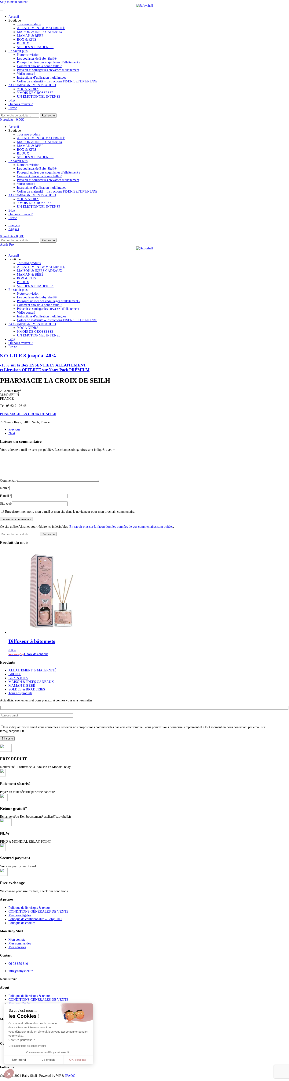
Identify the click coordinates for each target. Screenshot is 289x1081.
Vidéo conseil (26, 73)
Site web (6, 503)
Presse (12, 108)
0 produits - (12, 119)
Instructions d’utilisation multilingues (41, 77)
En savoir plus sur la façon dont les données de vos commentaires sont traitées (121, 526)
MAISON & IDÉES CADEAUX (39, 32)
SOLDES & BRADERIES (35, 47)
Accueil (13, 16)
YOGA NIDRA (28, 89)
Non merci (19, 1059)
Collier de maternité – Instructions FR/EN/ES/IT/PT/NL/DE (57, 81)
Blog (11, 100)
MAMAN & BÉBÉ (30, 35)
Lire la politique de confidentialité (27, 1045)
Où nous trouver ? (20, 104)
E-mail (5, 495)
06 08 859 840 (18, 963)
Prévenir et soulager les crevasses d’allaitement (48, 70)
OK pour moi (78, 1059)
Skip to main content (14, 2)
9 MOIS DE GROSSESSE (35, 92)
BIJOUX (23, 43)
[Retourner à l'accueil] (144, 6)
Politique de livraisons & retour (29, 907)
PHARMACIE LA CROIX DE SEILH (28, 414)
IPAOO (70, 1075)
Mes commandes (19, 943)
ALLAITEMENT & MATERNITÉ (41, 28)
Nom (4, 488)
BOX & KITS (26, 39)
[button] (9, 1074)
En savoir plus (18, 51)
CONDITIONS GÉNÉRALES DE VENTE (38, 911)
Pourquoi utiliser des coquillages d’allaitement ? (48, 62)
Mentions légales (19, 915)
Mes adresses (17, 947)
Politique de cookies (21, 923)
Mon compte (16, 939)
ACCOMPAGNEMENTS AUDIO (32, 85)
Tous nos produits (29, 24)
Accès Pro (7, 244)
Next (11, 433)
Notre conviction (28, 54)
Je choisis (48, 1059)
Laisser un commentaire (16, 519)
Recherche (48, 115)
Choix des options (36, 654)
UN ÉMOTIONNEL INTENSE (39, 96)
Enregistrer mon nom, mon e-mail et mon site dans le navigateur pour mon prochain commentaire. (69, 511)
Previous (14, 429)
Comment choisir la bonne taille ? (39, 66)
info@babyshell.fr (20, 971)
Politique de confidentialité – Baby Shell (35, 919)
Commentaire (9, 480)
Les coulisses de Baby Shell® (37, 58)
